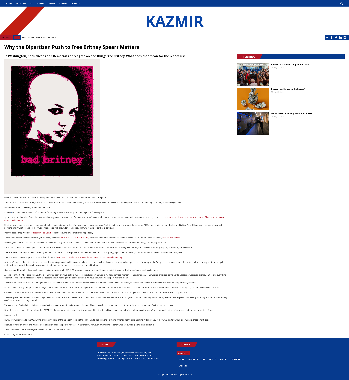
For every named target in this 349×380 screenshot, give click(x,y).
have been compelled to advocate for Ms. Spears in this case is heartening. (89, 257)
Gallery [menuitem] (75, 3)
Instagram (345, 37)
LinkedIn (340, 37)
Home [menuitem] (9, 3)
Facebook (332, 37)
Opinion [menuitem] (63, 3)
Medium (327, 37)
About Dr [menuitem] (21, 3)
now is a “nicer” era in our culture (73, 237)
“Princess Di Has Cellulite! (42, 232)
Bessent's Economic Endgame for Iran (290, 64)
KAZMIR (174, 21)
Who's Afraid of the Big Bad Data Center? (291, 113)
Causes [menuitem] (51, 3)
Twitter (336, 37)
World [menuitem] (40, 3)
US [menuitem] (31, 3)
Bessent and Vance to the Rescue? (40, 37)
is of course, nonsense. (173, 237)
